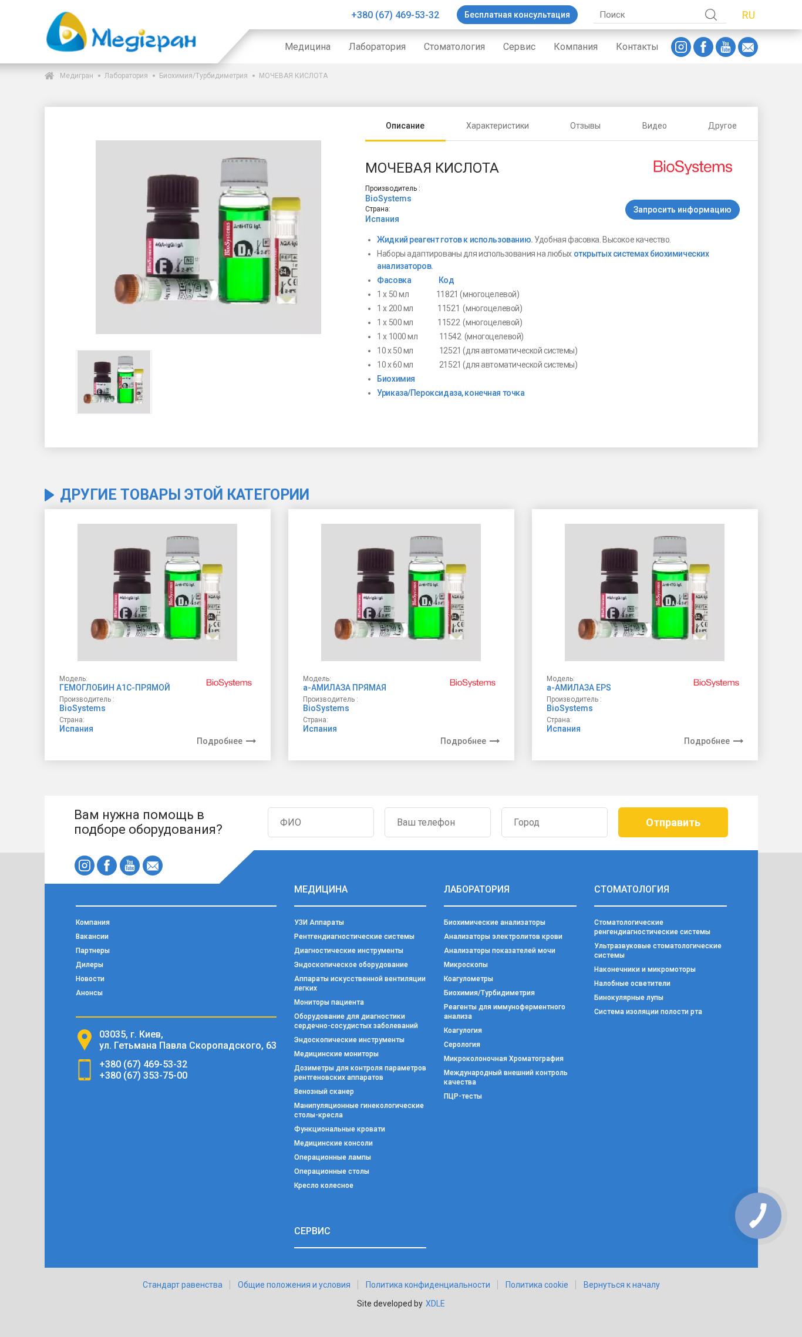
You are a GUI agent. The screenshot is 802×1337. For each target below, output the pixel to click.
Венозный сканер (324, 1091)
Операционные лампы (332, 1157)
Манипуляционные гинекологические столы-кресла (359, 1110)
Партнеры (93, 951)
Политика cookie (537, 1284)
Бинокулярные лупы (628, 998)
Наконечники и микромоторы (645, 969)
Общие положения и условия (294, 1284)
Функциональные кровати (339, 1129)
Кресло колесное (323, 1185)
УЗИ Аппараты (319, 922)
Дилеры (89, 965)
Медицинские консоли (333, 1143)
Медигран (76, 76)
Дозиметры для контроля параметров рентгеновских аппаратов (360, 1073)
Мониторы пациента (329, 1002)
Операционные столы (331, 1171)
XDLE (435, 1303)
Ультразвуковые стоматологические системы (658, 950)
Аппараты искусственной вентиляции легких (360, 983)
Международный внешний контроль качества (506, 1077)
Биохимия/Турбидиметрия (203, 76)
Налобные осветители (632, 983)
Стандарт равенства (183, 1284)
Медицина (308, 46)
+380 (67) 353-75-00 (143, 1075)
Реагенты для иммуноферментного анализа (504, 1012)
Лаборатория (377, 46)
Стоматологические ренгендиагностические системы (652, 927)
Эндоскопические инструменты (349, 1040)
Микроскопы (466, 965)
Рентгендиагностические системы (354, 936)
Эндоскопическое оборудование (351, 965)
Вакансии (92, 936)
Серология (462, 1044)
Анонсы (89, 993)
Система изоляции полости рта (648, 1012)
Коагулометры (468, 979)
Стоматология (454, 46)
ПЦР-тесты (463, 1096)
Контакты (637, 46)
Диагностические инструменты (348, 951)
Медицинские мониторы (336, 1054)
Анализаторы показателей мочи (499, 951)
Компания (576, 46)
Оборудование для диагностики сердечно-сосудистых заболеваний (356, 1021)
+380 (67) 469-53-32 (395, 15)
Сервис (519, 46)
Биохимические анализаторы (494, 922)
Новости (90, 979)
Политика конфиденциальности (428, 1284)
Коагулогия (463, 1030)
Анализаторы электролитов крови (503, 936)
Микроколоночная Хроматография (504, 1059)
